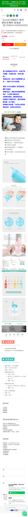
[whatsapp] (14, 15)
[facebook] (11, 15)
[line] (8, 15)
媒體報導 (5, 410)
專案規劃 (5, 428)
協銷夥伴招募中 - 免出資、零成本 (11, 431)
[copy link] (17, 15)
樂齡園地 (5, 412)
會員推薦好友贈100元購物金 (10, 449)
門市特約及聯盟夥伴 (8, 430)
